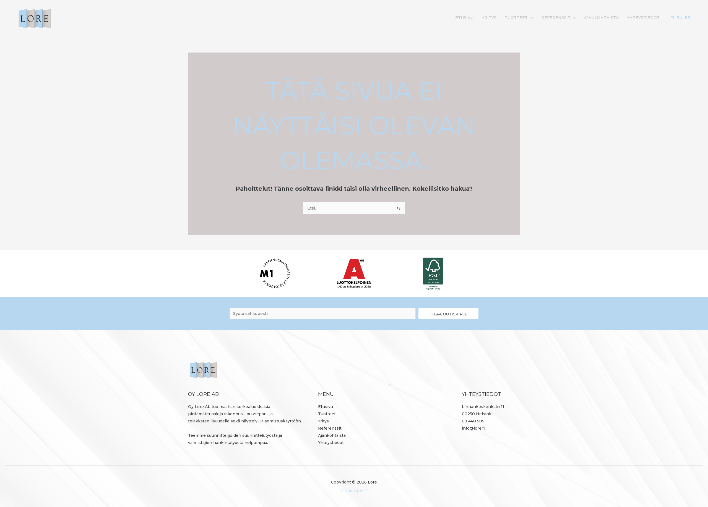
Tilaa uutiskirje (448, 314)
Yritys (489, 17)
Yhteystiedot (643, 17)
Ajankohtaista (601, 17)
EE (687, 17)
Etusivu (464, 17)
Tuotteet (516, 17)
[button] (530, 18)
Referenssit (556, 17)
